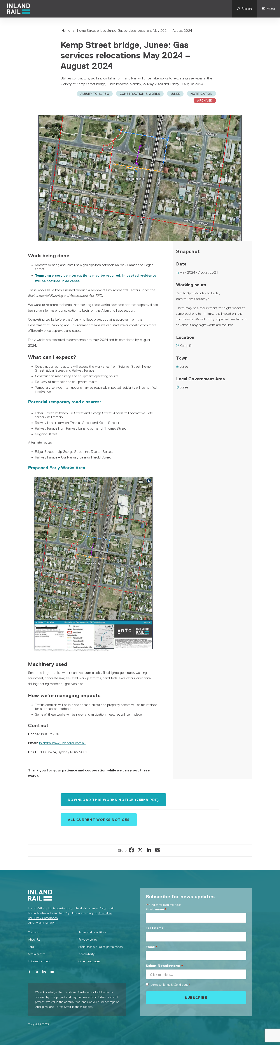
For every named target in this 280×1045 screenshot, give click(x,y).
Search (247, 9)
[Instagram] (36, 972)
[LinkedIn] (44, 972)
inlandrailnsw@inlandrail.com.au (62, 743)
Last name (156, 928)
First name (156, 909)
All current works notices (99, 820)
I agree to (169, 984)
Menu (271, 9)
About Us (34, 939)
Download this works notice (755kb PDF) (113, 800)
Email (152, 947)
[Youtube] (52, 972)
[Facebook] (29, 972)
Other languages (89, 961)
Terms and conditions (92, 932)
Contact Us (35, 932)
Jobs (31, 946)
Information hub (38, 961)
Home (65, 30)
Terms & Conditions (175, 984)
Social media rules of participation (101, 946)
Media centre (36, 954)
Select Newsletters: (164, 966)
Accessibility (87, 954)
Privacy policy (88, 939)
